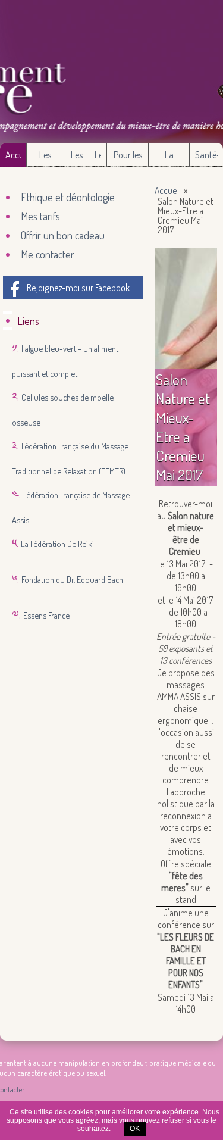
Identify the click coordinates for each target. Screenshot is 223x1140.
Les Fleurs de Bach (77, 158)
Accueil (13, 155)
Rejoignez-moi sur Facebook (78, 287)
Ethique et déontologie (68, 197)
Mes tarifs (40, 216)
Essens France (46, 615)
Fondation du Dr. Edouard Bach (72, 579)
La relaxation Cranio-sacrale (169, 158)
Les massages (45, 158)
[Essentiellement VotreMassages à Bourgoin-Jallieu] (111, 71)
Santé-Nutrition (206, 158)
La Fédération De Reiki (57, 543)
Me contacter (47, 254)
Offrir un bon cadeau (63, 235)
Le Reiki (98, 158)
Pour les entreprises (127, 158)
